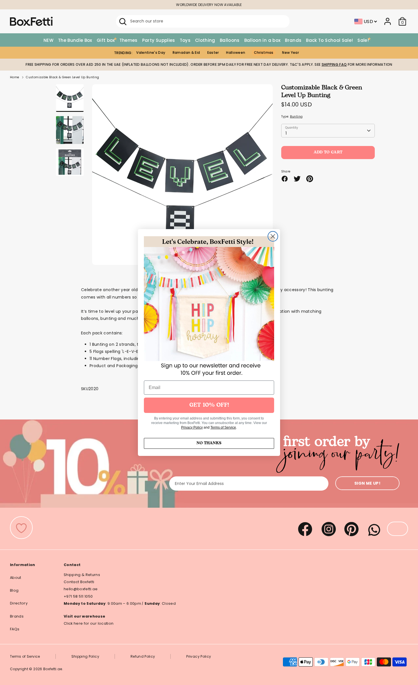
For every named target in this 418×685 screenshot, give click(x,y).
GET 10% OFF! (209, 405)
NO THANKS (209, 443)
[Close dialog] (273, 236)
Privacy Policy (192, 427)
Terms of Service (223, 427)
